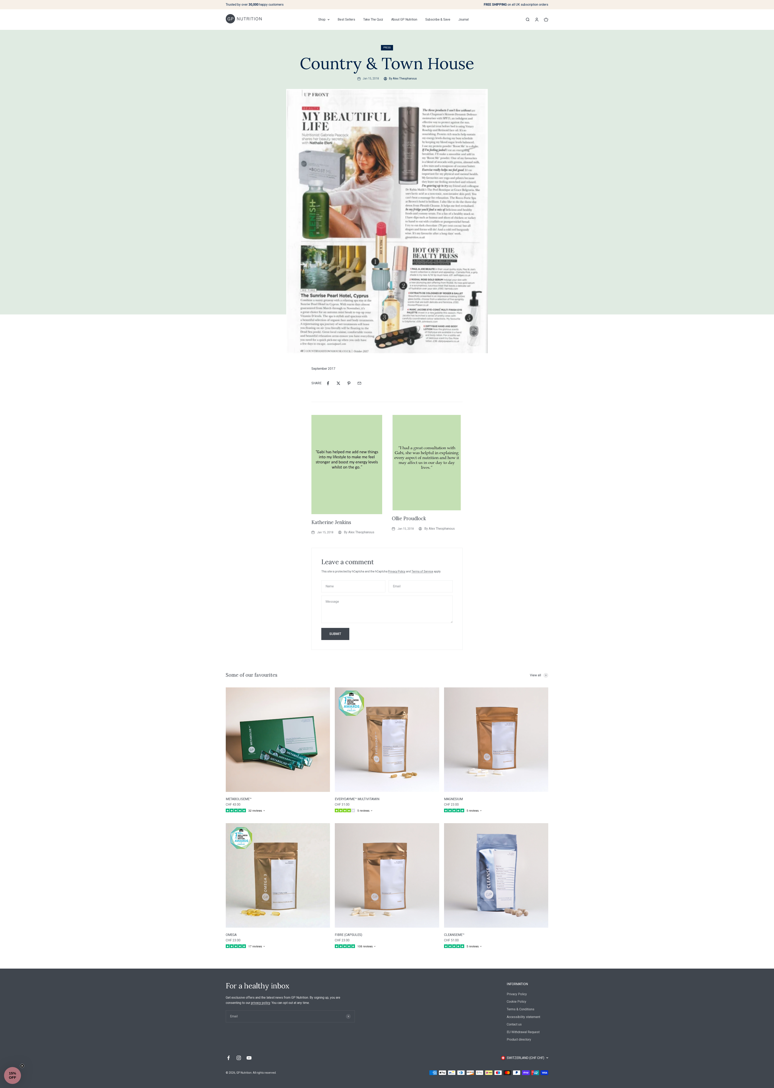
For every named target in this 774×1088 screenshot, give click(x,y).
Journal (463, 19)
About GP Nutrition (404, 19)
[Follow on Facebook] (228, 1058)
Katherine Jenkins (331, 522)
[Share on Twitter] (338, 383)
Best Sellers (346, 19)
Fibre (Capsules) (348, 935)
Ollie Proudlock (409, 518)
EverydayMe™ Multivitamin (357, 799)
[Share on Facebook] (328, 383)
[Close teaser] (22, 1066)
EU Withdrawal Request (523, 1032)
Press (387, 47)
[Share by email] (359, 383)
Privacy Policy (396, 571)
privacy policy (260, 1003)
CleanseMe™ (454, 935)
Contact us (514, 1024)
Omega (231, 935)
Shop (322, 19)
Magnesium (453, 799)
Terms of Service (422, 571)
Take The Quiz (373, 19)
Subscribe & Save (437, 19)
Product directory (519, 1039)
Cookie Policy (516, 1001)
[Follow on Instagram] (238, 1058)
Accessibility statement (523, 1017)
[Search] (527, 19)
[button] (12, 1075)
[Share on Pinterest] (349, 383)
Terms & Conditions (520, 1009)
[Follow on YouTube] (249, 1058)
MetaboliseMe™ (239, 799)
